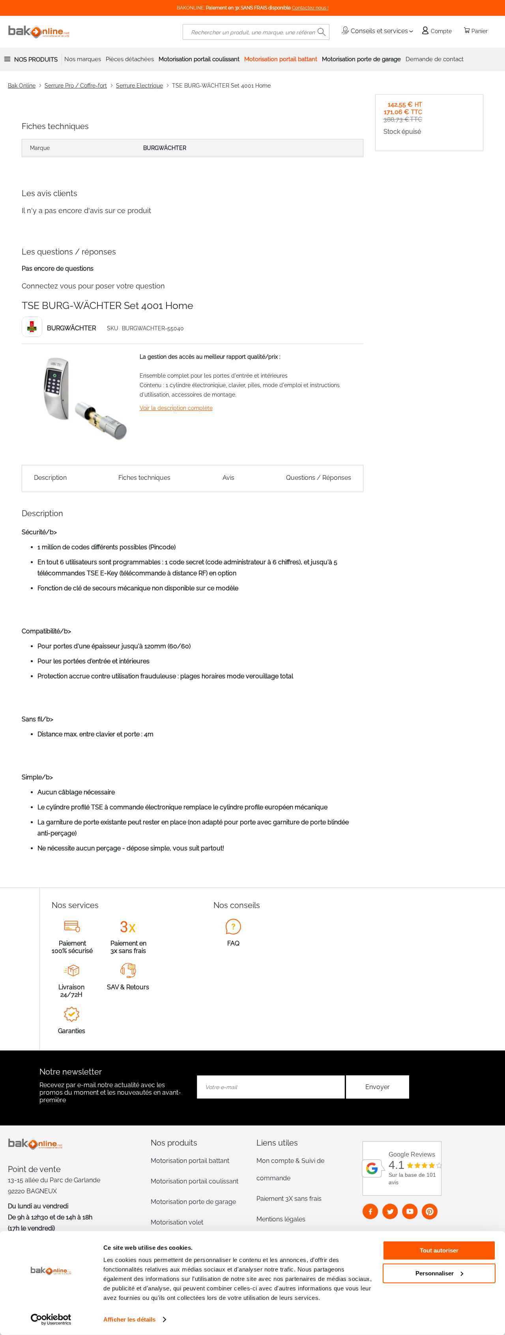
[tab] (200, 1142)
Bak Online (22, 85)
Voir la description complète (176, 408)
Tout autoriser (439, 1250)
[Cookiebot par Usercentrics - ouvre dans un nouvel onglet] (51, 1320)
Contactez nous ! (310, 8)
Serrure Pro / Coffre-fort (76, 85)
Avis (228, 477)
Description (50, 477)
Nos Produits (36, 59)
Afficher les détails (129, 1319)
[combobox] (256, 32)
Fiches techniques (144, 477)
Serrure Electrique (139, 85)
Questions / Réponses (318, 477)
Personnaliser (434, 1272)
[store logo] (39, 32)
